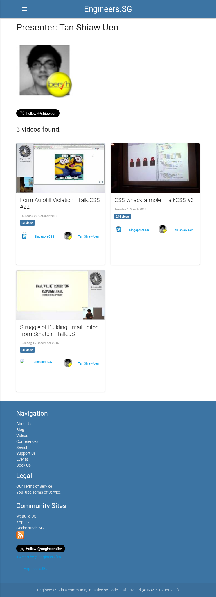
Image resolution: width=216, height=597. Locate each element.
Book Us (23, 465)
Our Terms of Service (34, 486)
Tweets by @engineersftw (38, 557)
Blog (20, 429)
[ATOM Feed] (20, 537)
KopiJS (22, 522)
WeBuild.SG (26, 516)
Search (22, 447)
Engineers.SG (108, 9)
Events (22, 459)
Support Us (26, 453)
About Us (24, 423)
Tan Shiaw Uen (88, 236)
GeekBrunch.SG (30, 528)
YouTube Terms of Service (38, 492)
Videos (22, 435)
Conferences (27, 441)
